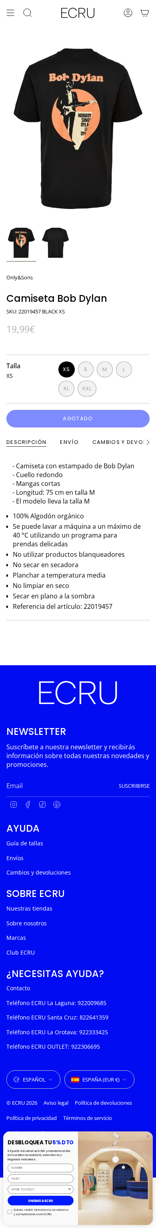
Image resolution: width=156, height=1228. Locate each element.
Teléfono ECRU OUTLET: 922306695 (53, 1046)
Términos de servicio (87, 1118)
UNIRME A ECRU (40, 1200)
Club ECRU (20, 952)
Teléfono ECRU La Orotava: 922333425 (57, 1032)
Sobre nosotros (26, 923)
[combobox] (39, 1189)
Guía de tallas (24, 843)
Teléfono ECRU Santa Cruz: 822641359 (57, 1017)
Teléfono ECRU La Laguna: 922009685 (56, 1003)
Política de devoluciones (103, 1102)
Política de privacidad (31, 1118)
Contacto (18, 988)
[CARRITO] (144, 13)
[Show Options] (69, 1189)
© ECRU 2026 (21, 1102)
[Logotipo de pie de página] (78, 692)
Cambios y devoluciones (38, 872)
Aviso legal (56, 1102)
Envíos (15, 858)
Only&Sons (19, 277)
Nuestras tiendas (29, 908)
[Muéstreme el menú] (10, 13)
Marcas (16, 937)
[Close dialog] (148, 1136)
